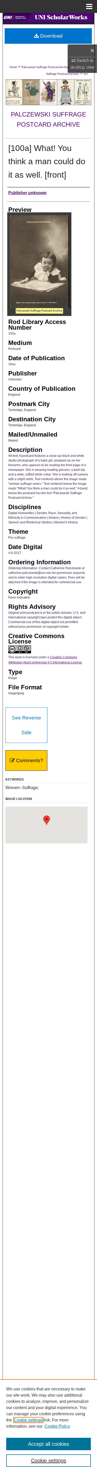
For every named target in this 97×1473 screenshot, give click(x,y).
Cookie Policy (57, 1426)
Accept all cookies (48, 1444)
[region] (48, 1426)
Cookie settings (28, 1420)
